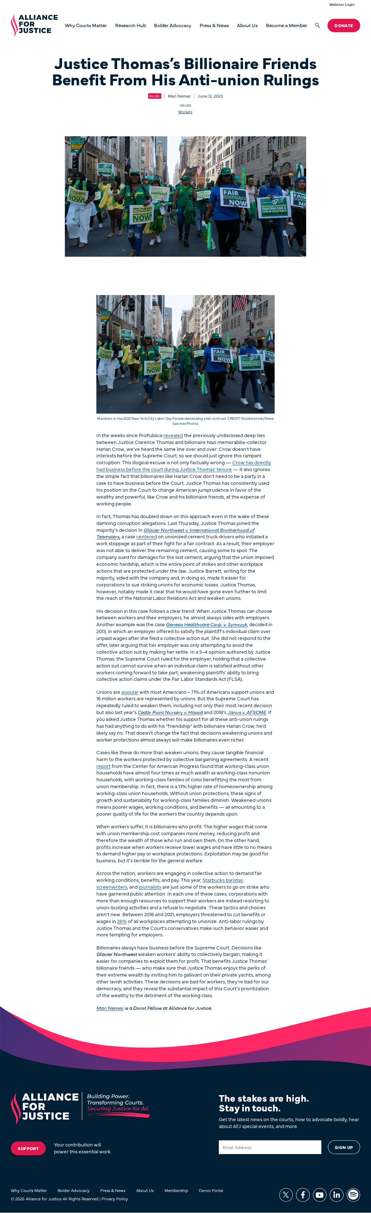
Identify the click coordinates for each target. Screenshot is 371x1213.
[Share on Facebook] (302, 1194)
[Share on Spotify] (353, 1194)
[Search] (317, 25)
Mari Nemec (110, 1007)
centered (146, 536)
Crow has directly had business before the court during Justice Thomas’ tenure (183, 466)
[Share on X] (286, 1194)
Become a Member (286, 25)
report (103, 766)
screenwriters (111, 886)
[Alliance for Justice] (34, 25)
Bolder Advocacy (172, 25)
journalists (150, 886)
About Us (247, 25)
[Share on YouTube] (319, 1194)
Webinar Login (342, 5)
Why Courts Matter (86, 25)
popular (129, 691)
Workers (185, 111)
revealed (173, 435)
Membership (176, 1190)
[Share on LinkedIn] (336, 1194)
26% (122, 921)
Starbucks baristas (223, 879)
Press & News (214, 25)
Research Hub (130, 25)
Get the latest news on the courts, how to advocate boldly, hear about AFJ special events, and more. (289, 1122)
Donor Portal (211, 1190)
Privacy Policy (114, 1198)
